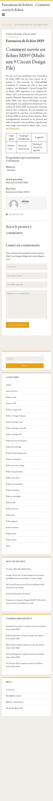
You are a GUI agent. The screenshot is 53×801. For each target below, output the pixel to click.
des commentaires (14, 702)
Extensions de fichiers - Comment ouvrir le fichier (26, 7)
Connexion (10, 690)
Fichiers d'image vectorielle (16, 428)
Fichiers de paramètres (14, 472)
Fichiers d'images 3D (14, 434)
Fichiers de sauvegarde (14, 484)
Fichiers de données (13, 459)
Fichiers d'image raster (14, 422)
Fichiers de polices (13, 478)
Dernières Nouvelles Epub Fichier (18, 569)
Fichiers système (12, 527)
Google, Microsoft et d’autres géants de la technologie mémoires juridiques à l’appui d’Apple (25, 576)
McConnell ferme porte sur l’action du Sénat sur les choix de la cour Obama (25, 586)
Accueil (7, 24)
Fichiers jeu (10, 515)
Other (8, 546)
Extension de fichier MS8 (17, 182)
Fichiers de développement (16, 453)
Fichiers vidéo (11, 540)
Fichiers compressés (13, 410)
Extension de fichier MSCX (18, 192)
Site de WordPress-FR (14, 708)
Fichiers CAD (16, 214)
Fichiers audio (11, 397)
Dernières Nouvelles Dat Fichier (18, 594)
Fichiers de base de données (16, 441)
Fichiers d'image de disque (16, 416)
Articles (9, 385)
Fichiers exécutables (13, 496)
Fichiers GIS (10, 503)
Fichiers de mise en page (15, 465)
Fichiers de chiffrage (13, 447)
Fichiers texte (11, 534)
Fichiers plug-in (12, 521)
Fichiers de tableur (13, 490)
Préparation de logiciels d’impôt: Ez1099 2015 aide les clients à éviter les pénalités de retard (26, 601)
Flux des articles (13, 696)
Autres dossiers (11, 391)
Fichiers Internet (12, 509)
